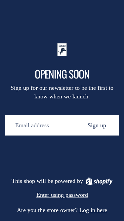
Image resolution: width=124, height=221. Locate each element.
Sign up (97, 125)
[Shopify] (99, 181)
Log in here (93, 210)
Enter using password (62, 195)
